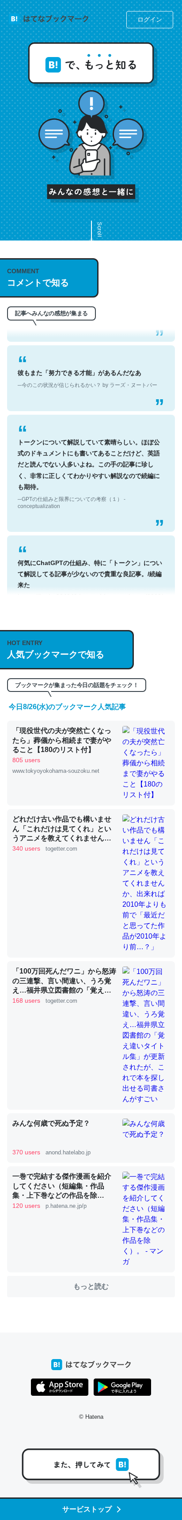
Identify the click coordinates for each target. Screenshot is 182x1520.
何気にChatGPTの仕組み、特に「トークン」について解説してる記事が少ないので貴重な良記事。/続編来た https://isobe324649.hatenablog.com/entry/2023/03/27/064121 (90, 584)
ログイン (149, 19)
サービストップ (87, 1509)
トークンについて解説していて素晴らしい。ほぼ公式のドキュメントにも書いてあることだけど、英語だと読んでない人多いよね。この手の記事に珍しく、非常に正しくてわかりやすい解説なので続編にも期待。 (89, 463)
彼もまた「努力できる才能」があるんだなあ (87, 368)
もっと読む (91, 1286)
